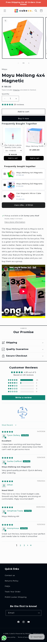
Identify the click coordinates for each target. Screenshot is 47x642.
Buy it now (23, 118)
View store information (14, 222)
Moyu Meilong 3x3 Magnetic (29, 184)
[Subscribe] (38, 613)
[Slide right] (28, 63)
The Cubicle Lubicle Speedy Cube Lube (12, 146)
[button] (4, 10)
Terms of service (24, 637)
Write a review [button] (23, 397)
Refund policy (38, 633)
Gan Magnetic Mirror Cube (28, 193)
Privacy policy (10, 637)
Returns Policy (11, 581)
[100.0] (22, 412)
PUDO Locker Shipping (16, 597)
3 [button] (24, 545)
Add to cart (13, 158)
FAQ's (7, 586)
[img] (7, 432)
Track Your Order (13, 592)
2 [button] (20, 545)
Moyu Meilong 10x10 (34, 146)
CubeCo (12, 633)
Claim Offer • (23, 205)
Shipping (16, 90)
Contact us (10, 575)
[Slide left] (18, 63)
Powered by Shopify (23, 633)
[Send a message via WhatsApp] (4, 638)
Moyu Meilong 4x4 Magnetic (29, 173)
